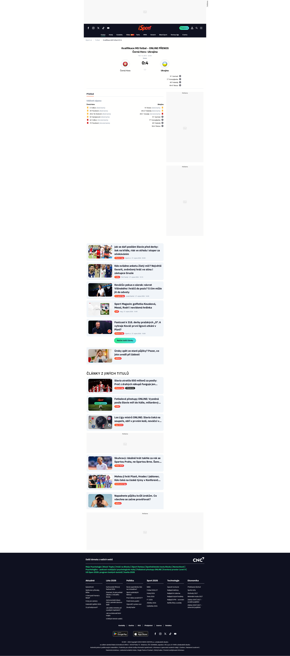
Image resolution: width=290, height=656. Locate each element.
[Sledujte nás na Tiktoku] (103, 28)
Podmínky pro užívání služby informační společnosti (135, 647)
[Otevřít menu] (201, 28)
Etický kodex (158, 650)
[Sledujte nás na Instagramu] (93, 28)
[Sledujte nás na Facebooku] (88, 28)
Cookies (182, 647)
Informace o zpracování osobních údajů (165, 647)
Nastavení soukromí (192, 647)
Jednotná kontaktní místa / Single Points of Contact (136, 650)
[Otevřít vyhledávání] (196, 28)
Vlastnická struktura (112, 650)
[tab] (90, 93)
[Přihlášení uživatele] (192, 28)
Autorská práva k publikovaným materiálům (104, 647)
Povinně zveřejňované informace (173, 650)
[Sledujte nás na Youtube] (108, 28)
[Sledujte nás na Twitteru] (98, 28)
